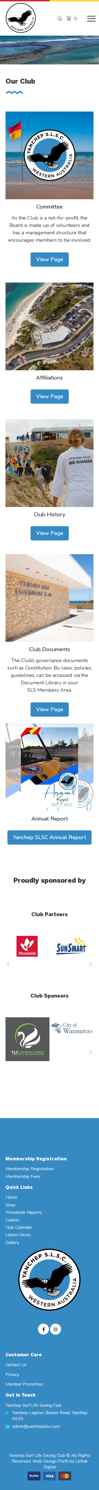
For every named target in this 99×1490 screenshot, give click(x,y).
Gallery (12, 1243)
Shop (10, 1205)
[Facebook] (43, 1329)
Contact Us (16, 1365)
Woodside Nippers (24, 1212)
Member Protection (24, 1384)
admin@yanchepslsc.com (36, 1426)
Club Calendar (19, 1227)
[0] (69, 17)
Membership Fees (23, 1176)
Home (11, 1197)
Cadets (12, 1220)
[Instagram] (55, 1329)
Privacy (12, 1375)
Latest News (18, 1235)
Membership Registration (30, 1169)
